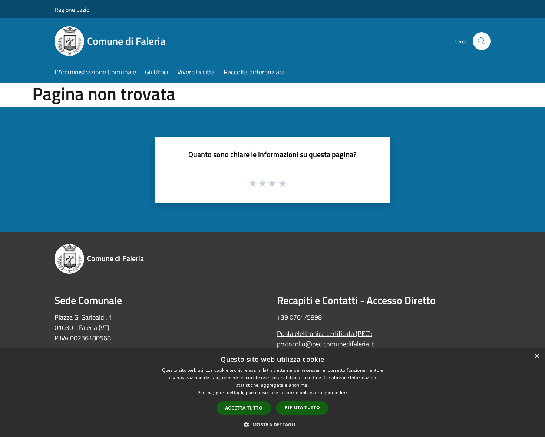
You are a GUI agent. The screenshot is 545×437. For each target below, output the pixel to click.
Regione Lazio (71, 9)
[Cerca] (482, 41)
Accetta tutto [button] (243, 408)
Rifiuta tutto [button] (302, 407)
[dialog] (272, 392)
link (343, 392)
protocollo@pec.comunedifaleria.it (325, 344)
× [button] (536, 356)
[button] (272, 424)
